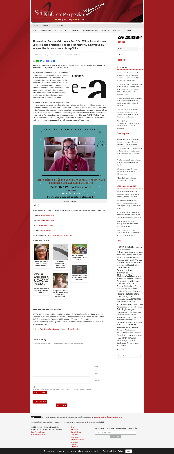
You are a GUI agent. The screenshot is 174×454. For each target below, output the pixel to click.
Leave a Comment (55, 55)
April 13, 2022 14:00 (39, 55)
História (77, 329)
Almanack (70, 329)
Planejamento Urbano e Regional (129, 307)
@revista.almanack (48, 220)
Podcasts (75, 446)
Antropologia (123, 252)
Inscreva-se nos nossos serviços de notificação (115, 428)
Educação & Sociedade (133, 279)
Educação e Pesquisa (127, 283)
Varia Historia (122, 346)
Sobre (128, 30)
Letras (128, 299)
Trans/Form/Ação (128, 338)
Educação (124, 275)
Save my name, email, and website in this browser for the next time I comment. (62, 389)
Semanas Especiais (90, 30)
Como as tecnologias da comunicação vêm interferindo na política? (127, 223)
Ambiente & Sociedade (124, 249)
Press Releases (76, 432)
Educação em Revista (128, 281)
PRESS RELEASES (59, 25)
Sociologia (122, 335)
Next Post (61, 405)
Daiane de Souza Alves (72, 55)
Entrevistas (46, 30)
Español (81, 20)
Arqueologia (133, 252)
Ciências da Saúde (123, 267)
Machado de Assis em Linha (126, 301)
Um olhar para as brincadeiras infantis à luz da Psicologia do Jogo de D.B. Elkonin (129, 100)
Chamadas (75, 30)
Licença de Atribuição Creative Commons (108, 417)
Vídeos (74, 444)
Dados (131, 273)
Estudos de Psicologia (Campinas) (128, 291)
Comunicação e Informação (125, 271)
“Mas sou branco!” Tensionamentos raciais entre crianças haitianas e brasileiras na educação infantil (128, 75)
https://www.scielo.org (38, 432)
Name (96, 366)
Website (97, 380)
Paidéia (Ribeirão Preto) (134, 304)
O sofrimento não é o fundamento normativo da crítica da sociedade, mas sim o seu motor (128, 194)
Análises (75, 434)
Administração (125, 246)
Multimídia (105, 30)
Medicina (121, 304)
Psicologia (122, 309)
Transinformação (122, 340)
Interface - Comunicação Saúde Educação (129, 296)
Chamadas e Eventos (51, 329)
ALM (41, 329)
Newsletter (118, 30)
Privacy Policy (117, 451)
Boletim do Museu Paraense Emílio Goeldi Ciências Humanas (129, 259)
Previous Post (39, 402)
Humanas (123, 67)
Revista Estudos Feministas (133, 332)
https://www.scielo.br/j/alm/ (62, 235)
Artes (141, 252)
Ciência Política (133, 265)
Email (96, 373)
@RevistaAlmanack (48, 215)
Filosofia (120, 294)
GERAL (36, 25)
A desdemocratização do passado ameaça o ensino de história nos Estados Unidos (127, 112)
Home (35, 30)
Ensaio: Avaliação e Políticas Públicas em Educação (129, 287)
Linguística (136, 299)
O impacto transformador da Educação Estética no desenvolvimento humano (129, 214)
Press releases (60, 30)
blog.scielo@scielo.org (38, 434)
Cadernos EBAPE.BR (131, 262)
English (72, 20)
